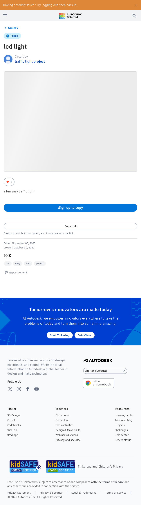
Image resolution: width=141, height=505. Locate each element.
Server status (123, 440)
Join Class (84, 335)
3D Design (13, 415)
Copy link (70, 226)
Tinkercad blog (123, 420)
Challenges (121, 430)
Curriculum (61, 420)
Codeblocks (14, 425)
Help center (122, 435)
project (40, 263)
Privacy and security (67, 440)
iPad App (12, 435)
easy (17, 263)
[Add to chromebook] (98, 383)
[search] (134, 16)
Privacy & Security (50, 493)
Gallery (13, 28)
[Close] (136, 5)
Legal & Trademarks (83, 493)
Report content (18, 272)
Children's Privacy (110, 466)
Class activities (64, 425)
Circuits (11, 420)
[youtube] (36, 389)
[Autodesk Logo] (98, 360)
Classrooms (62, 415)
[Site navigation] (5, 16)
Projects (120, 425)
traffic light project (30, 61)
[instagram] (19, 389)
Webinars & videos (66, 435)
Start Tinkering (59, 335)
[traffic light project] (8, 59)
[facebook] (27, 389)
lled (28, 263)
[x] (10, 389)
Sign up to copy (70, 207)
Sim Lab (12, 430)
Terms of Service (113, 482)
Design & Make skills (67, 430)
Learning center (124, 415)
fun (7, 263)
